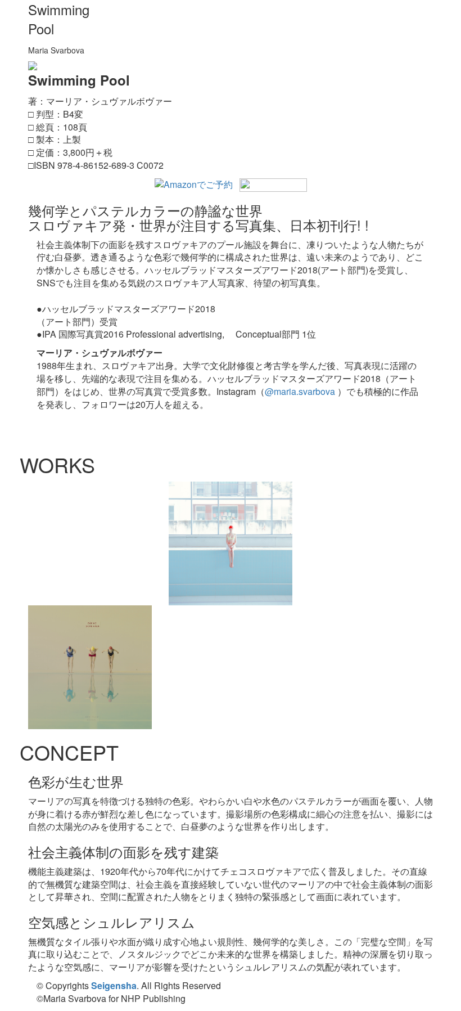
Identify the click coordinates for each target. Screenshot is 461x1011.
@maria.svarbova (300, 391)
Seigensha (114, 985)
